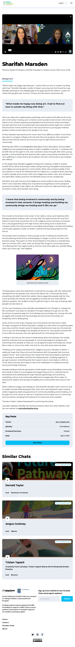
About (4, 629)
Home (5, 619)
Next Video (37, 443)
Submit (67, 599)
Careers (5, 622)
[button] (71, 3)
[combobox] (62, 3)
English (61, 3)
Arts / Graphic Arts (63, 422)
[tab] (7, 79)
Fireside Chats (8, 626)
